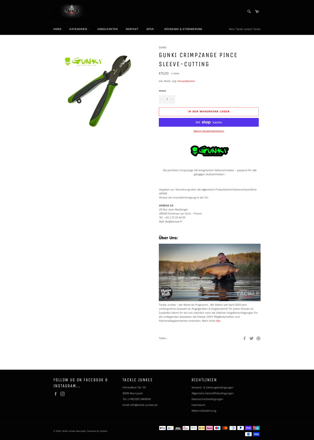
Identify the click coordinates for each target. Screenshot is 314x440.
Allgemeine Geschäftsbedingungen (213, 393)
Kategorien (78, 29)
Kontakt (132, 29)
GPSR (150, 29)
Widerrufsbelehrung (204, 411)
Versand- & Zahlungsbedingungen (212, 387)
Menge (162, 91)
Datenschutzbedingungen (207, 399)
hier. (219, 321)
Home (57, 29)
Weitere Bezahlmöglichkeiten (209, 131)
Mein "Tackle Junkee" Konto (245, 29)
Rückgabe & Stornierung (183, 29)
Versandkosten (186, 81)
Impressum (198, 405)
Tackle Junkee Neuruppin (74, 431)
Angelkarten (107, 29)
